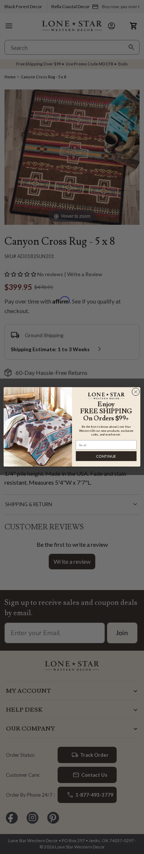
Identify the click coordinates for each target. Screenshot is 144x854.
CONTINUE (106, 456)
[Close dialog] (136, 392)
